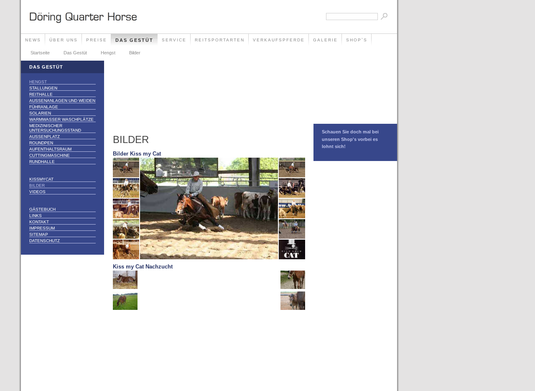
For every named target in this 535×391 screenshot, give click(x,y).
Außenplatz (44, 136)
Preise (96, 40)
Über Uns (63, 40)
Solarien (40, 113)
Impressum (42, 228)
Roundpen (41, 143)
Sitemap (38, 234)
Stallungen (43, 88)
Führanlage (43, 107)
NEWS (33, 40)
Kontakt (39, 222)
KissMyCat (41, 179)
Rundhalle (42, 161)
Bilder (134, 52)
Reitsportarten (220, 40)
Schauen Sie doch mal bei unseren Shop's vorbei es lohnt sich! (350, 139)
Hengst (108, 52)
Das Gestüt (134, 40)
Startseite (40, 52)
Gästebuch (42, 209)
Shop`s (356, 40)
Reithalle (41, 94)
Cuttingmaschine (49, 155)
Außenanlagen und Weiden (62, 100)
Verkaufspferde (279, 40)
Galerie (325, 40)
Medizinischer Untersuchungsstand (55, 128)
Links (35, 215)
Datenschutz (44, 240)
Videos (37, 191)
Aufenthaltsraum (50, 149)
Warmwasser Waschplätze (61, 119)
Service (174, 40)
